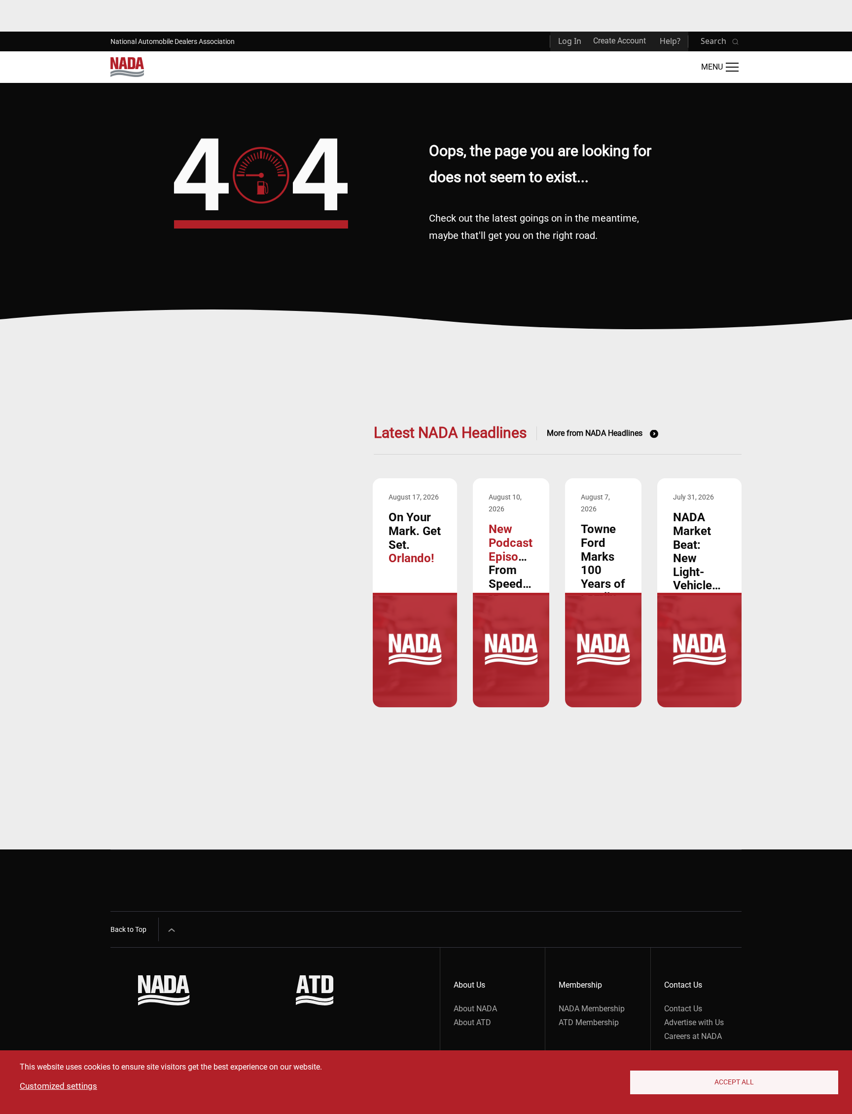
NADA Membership (592, 1008)
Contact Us (683, 1008)
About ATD (472, 1022)
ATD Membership (589, 1022)
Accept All (734, 1082)
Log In (569, 41)
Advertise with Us (694, 1022)
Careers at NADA (693, 1036)
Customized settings (58, 1086)
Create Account (619, 40)
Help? (670, 41)
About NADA (475, 1008)
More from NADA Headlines (594, 433)
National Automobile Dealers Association (172, 41)
